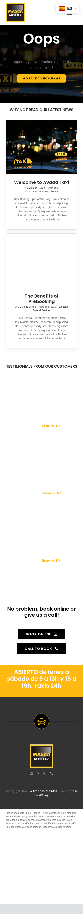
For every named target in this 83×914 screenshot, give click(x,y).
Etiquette (63, 307)
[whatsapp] (38, 773)
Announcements (41, 191)
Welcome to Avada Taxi (41, 182)
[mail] (44, 773)
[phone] (51, 773)
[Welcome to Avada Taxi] (41, 147)
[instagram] (31, 773)
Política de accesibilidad (43, 791)
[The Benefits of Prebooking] (41, 260)
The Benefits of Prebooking (41, 299)
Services (46, 310)
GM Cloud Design (36, 188)
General (54, 191)
